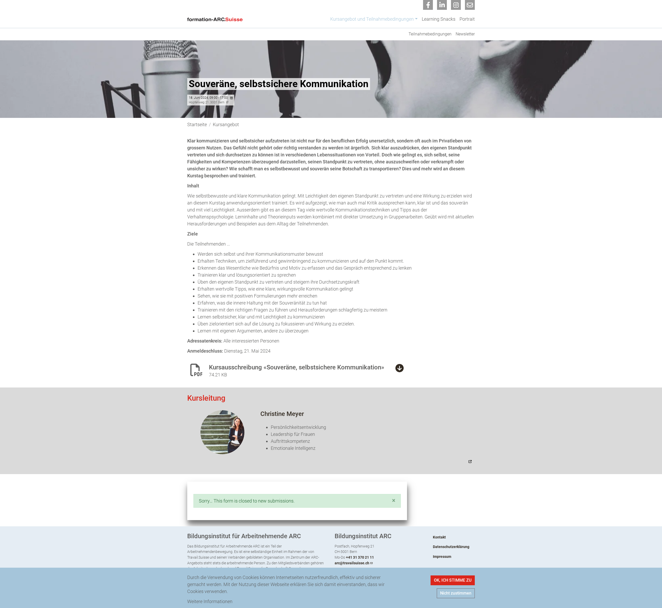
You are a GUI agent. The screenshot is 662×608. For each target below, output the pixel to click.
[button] (394, 500)
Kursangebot (226, 124)
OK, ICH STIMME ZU (452, 580)
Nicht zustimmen (455, 593)
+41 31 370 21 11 (360, 557)
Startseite (197, 124)
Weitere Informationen (209, 601)
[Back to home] (216, 19)
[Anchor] (184, 398)
